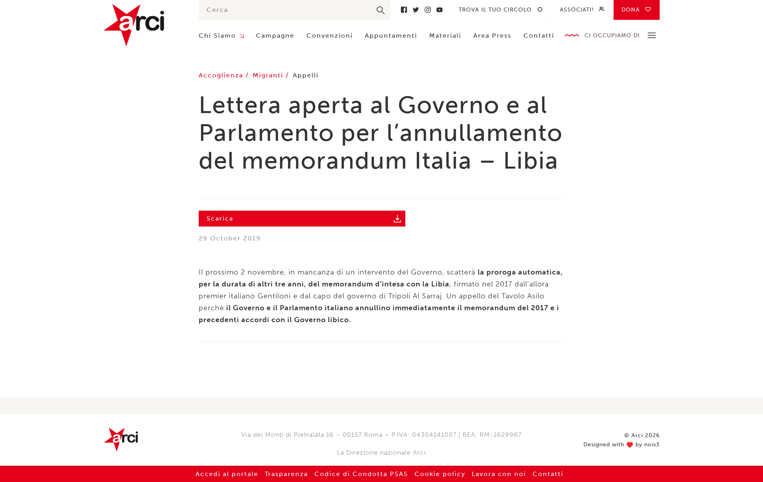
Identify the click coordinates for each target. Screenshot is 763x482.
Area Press (492, 35)
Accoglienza (222, 75)
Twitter (416, 9)
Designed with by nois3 (621, 444)
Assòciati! (577, 9)
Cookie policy (439, 474)
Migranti (269, 75)
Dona (631, 9)
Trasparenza (286, 474)
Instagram (428, 9)
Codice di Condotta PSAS (361, 474)
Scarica (220, 218)
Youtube (439, 9)
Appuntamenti (391, 35)
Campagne (275, 35)
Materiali (445, 35)
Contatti (538, 35)
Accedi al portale (227, 474)
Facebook (404, 9)
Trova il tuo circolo (495, 9)
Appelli (306, 75)
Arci (143, 25)
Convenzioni (329, 35)
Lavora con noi (499, 474)
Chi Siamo (217, 35)
